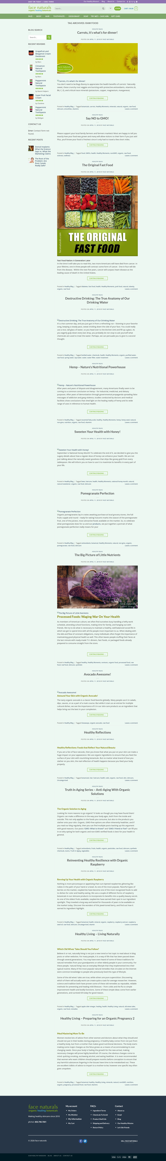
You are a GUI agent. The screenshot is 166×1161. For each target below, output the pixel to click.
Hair (47, 16)
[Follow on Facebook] (127, 2)
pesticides (111, 848)
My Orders (72, 1111)
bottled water (86, 355)
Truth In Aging (75, 851)
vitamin (92, 924)
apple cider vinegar (88, 1006)
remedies (74, 1009)
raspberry (110, 922)
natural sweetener (64, 484)
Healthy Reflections (97, 732)
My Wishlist (73, 1115)
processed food (124, 662)
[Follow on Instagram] (129, 2)
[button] (117, 8)
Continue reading (97, 98)
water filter (91, 358)
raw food (132, 106)
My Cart (71, 1123)
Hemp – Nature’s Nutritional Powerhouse (97, 367)
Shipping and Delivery (101, 1123)
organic (125, 106)
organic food (113, 662)
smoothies (68, 109)
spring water (69, 358)
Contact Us (121, 1)
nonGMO (113, 153)
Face (30, 16)
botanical (94, 543)
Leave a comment (131, 109)
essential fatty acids (89, 420)
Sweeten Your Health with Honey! (97, 432)
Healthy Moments (102, 106)
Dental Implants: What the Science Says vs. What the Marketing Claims (43, 150)
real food (64, 665)
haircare (89, 481)
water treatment (102, 358)
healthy (99, 420)
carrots (92, 106)
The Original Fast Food (97, 165)
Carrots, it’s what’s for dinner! (97, 32)
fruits (93, 848)
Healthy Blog (97, 29)
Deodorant (74, 16)
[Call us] (134, 2)
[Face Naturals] (39, 8)
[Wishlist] (110, 8)
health (93, 153)
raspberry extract (121, 922)
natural (119, 106)
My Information (75, 1119)
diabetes (85, 286)
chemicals (95, 355)
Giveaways (85, 723)
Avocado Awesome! (97, 674)
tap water (78, 358)
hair (91, 778)
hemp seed (126, 420)
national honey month (120, 481)
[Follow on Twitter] (85, 1141)
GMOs (88, 153)
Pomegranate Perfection (97, 493)
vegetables (85, 851)
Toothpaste (59, 16)
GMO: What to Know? (94, 828)
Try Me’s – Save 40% (100, 16)
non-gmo (60, 422)
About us (120, 1111)
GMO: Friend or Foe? (118, 828)
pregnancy (67, 1085)
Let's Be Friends (123, 1127)
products (97, 524)
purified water (131, 355)
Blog (103, 1)
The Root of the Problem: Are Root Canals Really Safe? (42, 162)
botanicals (85, 106)
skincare (60, 109)
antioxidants (86, 543)
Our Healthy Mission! (91, 1)
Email (119, 1115)
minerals (113, 106)
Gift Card (115, 16)
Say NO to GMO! (97, 118)
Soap (86, 16)
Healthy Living (113, 1006)
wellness (67, 156)
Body (38, 16)
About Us (110, 1)
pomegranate (62, 546)
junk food (118, 286)
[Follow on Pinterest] (136, 2)
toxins (67, 851)
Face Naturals (108, 39)
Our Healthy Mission (125, 1123)
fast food (92, 286)
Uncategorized (62, 780)
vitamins (76, 109)
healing (98, 1006)
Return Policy (98, 1127)
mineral (97, 922)
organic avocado (96, 723)
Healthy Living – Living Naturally (97, 934)
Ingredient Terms (99, 1111)
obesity (131, 286)
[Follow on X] (132, 2)
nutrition (68, 422)
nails (107, 778)
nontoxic (104, 662)
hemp (119, 420)
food (83, 153)
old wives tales (130, 1006)
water (84, 358)
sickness (60, 156)
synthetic (79, 665)
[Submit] (103, 9)
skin (124, 778)
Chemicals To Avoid (100, 1115)
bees (83, 481)
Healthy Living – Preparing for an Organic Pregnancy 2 (97, 1018)
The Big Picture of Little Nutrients (97, 555)
